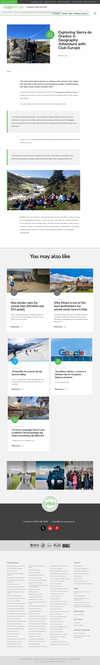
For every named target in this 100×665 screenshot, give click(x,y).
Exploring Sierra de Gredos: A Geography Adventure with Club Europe (41, 12)
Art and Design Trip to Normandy (59, 573)
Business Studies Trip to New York (16, 589)
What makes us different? (81, 571)
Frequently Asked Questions (81, 573)
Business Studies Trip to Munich (37, 626)
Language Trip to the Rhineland (37, 631)
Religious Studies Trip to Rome (58, 604)
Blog (70, 13)
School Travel (7, 12)
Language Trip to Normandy (36, 639)
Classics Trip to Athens (56, 632)
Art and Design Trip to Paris (57, 576)
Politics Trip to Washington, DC (15, 629)
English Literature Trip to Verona (37, 606)
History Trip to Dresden (35, 634)
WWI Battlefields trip (34, 644)
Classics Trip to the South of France (60, 578)
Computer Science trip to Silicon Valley (15, 592)
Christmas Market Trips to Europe (59, 566)
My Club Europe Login (8, 2)
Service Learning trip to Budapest (38, 580)
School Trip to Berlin (55, 619)
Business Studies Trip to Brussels (38, 646)
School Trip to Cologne (56, 621)
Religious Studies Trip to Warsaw (16, 603)
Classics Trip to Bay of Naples (58, 616)
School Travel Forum (79, 596)
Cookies (37, 661)
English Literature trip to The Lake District (38, 602)
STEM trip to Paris (33, 592)
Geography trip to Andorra (36, 599)
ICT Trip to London (12, 571)
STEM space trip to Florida (14, 644)
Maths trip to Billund (34, 570)
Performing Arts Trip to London (15, 577)
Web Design (52, 661)
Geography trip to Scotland (36, 575)
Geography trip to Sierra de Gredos (66, 92)
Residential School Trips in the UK (16, 639)
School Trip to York (12, 636)
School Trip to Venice (56, 609)
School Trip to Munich (56, 624)
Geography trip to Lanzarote (14, 641)
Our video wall (78, 578)
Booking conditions (79, 633)
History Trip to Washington (14, 596)
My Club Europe (78, 566)
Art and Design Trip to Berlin (36, 621)
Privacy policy (44, 661)
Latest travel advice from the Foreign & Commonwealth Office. (83, 605)
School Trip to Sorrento (56, 606)
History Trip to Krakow (35, 608)
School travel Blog (79, 614)
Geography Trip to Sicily (56, 594)
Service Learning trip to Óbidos (15, 606)
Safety (64, 13)
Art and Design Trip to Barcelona (16, 608)
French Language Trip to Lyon (15, 646)
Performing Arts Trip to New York (16, 626)
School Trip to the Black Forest (58, 626)
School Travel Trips (64, 2)
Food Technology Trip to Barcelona (16, 613)
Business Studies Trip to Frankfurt (38, 624)
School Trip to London (13, 584)
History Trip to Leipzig (56, 586)
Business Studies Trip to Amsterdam (60, 644)
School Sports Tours (90, 2)
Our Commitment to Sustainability (83, 583)
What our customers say (80, 581)
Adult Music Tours (50, 2)
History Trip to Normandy (57, 581)
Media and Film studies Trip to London (15, 574)
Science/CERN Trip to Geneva (14, 568)
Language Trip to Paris (35, 636)
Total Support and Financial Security (81, 592)
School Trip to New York (35, 577)
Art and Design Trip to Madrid (15, 611)
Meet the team (77, 576)
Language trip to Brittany (35, 583)
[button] (11, 190)
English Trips (54, 639)
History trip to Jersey (12, 631)
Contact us (77, 622)
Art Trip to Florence (55, 596)
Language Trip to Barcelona (14, 624)
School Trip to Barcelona (13, 619)
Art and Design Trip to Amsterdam (59, 611)
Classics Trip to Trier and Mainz (37, 629)
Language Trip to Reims (35, 611)
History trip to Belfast (34, 572)
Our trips (56, 13)
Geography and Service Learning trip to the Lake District (38, 586)
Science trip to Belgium (56, 568)
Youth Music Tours (37, 2)
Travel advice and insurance (81, 602)
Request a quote (80, 13)
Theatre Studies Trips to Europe (37, 616)
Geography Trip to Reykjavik (58, 637)
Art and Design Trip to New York (15, 587)
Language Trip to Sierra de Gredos (16, 598)
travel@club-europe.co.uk (63, 521)
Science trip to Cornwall (13, 634)
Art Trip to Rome (54, 599)
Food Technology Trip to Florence (59, 589)
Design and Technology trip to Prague (37, 566)
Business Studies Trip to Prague (59, 571)
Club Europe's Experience (81, 568)
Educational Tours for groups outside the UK (82, 636)
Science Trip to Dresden (56, 629)
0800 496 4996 (41, 521)
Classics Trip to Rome (56, 614)
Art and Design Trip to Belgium (37, 641)
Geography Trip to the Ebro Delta (16, 616)
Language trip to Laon (35, 589)
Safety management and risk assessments (81, 599)
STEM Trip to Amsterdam (35, 594)
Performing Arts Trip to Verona (58, 601)
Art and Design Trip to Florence (58, 642)
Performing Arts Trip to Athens (58, 634)
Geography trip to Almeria (36, 597)
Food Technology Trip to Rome (58, 591)
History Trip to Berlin (56, 583)
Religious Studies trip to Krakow (16, 566)
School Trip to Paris (34, 613)
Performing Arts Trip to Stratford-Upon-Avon (16, 581)
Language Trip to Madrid (13, 601)
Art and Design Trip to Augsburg (38, 619)
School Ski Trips (77, 2)
